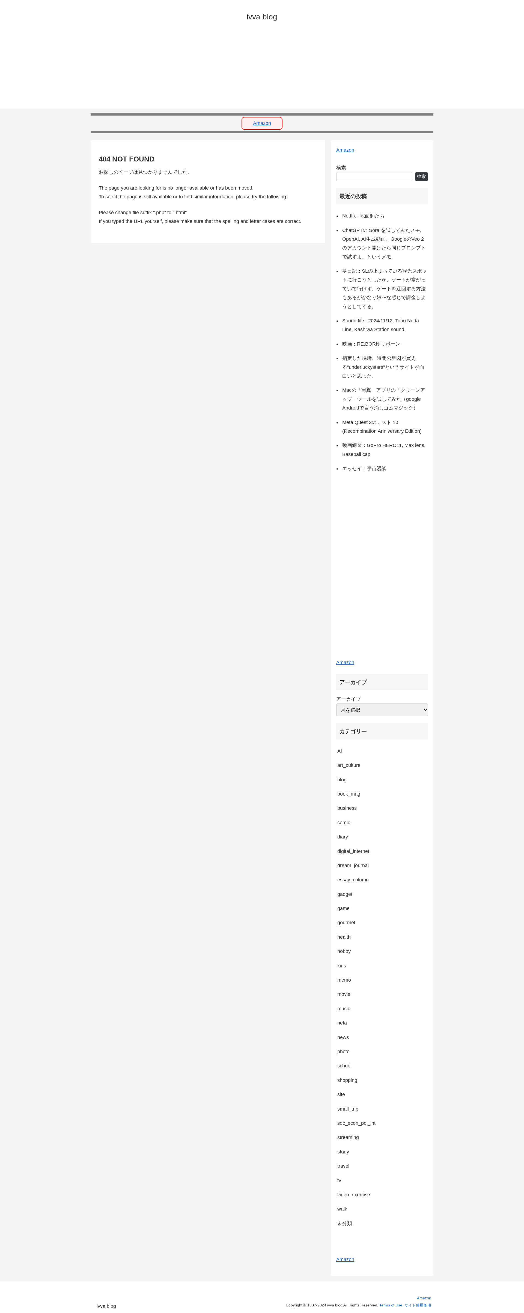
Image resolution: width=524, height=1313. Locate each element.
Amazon (262, 123)
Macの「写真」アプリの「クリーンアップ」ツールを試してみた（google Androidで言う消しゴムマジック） (383, 399)
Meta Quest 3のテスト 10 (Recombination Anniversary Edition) (382, 427)
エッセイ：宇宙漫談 (364, 468)
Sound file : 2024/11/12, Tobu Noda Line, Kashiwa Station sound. (380, 325)
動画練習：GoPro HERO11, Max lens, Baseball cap (383, 450)
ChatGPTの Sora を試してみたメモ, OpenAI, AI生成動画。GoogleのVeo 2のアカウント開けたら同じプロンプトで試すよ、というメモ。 (384, 244)
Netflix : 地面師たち (363, 216)
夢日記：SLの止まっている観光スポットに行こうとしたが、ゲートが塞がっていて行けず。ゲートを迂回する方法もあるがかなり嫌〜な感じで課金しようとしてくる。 (384, 288)
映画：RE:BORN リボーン (371, 344)
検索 (341, 167)
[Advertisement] (254, 70)
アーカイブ (348, 699)
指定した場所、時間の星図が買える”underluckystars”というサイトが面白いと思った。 (383, 367)
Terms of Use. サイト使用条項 (405, 1305)
